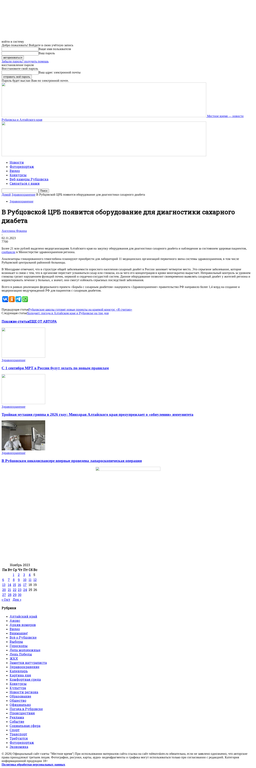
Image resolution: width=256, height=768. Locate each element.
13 (3, 585)
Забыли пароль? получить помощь (25, 61)
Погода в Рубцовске (26, 709)
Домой (6, 194)
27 (4, 595)
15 (14, 585)
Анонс (15, 620)
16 (19, 585)
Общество (18, 700)
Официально (20, 705)
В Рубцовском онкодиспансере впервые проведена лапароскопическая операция (72, 461)
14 (9, 585)
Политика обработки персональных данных (33, 764)
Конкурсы (18, 175)
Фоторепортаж (22, 166)
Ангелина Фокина (14, 231)
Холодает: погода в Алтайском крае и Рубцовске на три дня (68, 313)
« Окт (6, 599)
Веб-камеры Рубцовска (29, 179)
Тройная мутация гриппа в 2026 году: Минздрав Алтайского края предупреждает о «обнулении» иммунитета (97, 414)
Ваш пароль (47, 53)
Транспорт (18, 734)
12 (35, 580)
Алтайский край (23, 616)
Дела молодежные (25, 650)
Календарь (19, 671)
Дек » (17, 599)
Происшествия (22, 713)
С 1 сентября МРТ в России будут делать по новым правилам (55, 368)
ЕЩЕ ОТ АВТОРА (43, 321)
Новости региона (24, 692)
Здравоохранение (23, 194)
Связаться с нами (25, 183)
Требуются (19, 738)
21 (9, 590)
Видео (15, 171)
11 (30, 580)
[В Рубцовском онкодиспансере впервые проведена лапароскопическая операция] (23, 449)
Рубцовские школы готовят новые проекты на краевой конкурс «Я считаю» (80, 309)
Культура (18, 688)
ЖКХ (14, 658)
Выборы (16, 641)
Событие (17, 721)
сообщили (8, 252)
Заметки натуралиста (28, 662)
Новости (17, 162)
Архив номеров (23, 625)
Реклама (17, 717)
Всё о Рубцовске (23, 637)
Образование (20, 696)
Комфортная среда (25, 679)
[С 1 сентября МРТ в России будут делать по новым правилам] (23, 356)
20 (4, 590)
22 (14, 590)
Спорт (15, 730)
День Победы (21, 654)
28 (9, 595)
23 (19, 590)
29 (15, 595)
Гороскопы (19, 646)
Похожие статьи (15, 321)
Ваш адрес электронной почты (60, 72)
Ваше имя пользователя (55, 49)
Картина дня (20, 675)
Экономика (19, 747)
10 (24, 580)
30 (19, 595)
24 (25, 590)
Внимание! (19, 633)
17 (25, 585)
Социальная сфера (25, 726)
